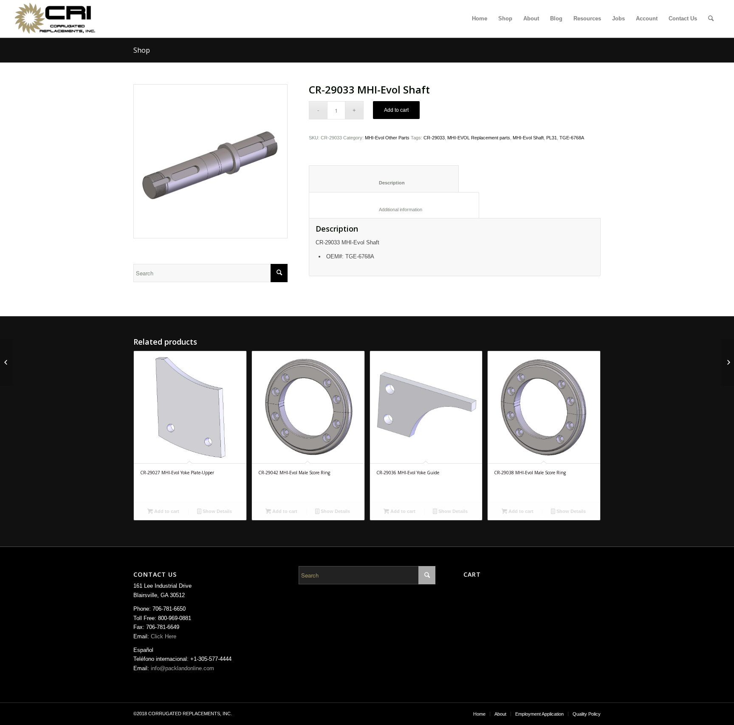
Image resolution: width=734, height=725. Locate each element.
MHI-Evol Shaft (528, 137)
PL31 (551, 137)
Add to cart (396, 110)
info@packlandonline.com (182, 668)
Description (384, 182)
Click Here (163, 636)
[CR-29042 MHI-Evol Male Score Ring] (6, 362)
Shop (141, 50)
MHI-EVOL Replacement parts (478, 137)
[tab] (384, 178)
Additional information (394, 209)
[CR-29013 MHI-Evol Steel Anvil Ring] (727, 362)
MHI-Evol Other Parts (387, 137)
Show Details (216, 511)
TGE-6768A (571, 137)
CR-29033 (434, 137)
